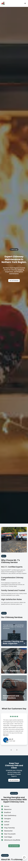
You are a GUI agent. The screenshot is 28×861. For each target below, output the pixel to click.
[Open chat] (24, 857)
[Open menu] (25, 3)
